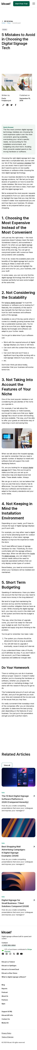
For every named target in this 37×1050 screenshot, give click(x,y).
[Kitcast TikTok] (10, 954)
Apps (3, 1004)
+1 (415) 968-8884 (9, 945)
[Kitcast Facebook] (3, 954)
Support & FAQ (7, 1011)
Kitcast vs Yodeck (8, 962)
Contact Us (6, 1019)
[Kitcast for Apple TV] (7, 932)
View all (7, 765)
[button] (33, 3)
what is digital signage (13, 303)
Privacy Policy (6, 1033)
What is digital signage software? (14, 977)
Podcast (5, 992)
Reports (4, 988)
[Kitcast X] (14, 954)
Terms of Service (7, 1037)
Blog (9, 23)
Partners (5, 1000)
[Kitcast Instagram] (6, 954)
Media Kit (5, 1023)
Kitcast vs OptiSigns (9, 965)
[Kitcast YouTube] (21, 954)
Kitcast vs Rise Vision (9, 973)
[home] (7, 3)
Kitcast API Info (7, 1015)
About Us (5, 996)
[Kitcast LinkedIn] (17, 954)
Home (3, 23)
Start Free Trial (21, 4)
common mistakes (24, 163)
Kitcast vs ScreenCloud (10, 969)
